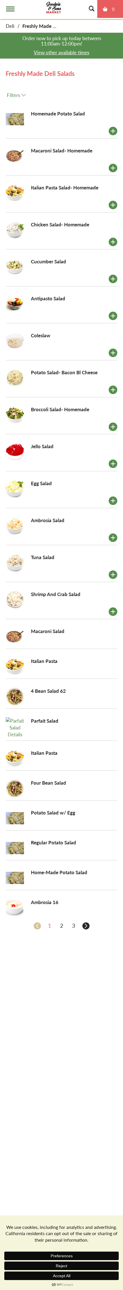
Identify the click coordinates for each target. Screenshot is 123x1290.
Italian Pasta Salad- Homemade (64, 187)
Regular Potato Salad (53, 842)
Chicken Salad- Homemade (60, 224)
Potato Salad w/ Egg (53, 812)
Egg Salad (41, 483)
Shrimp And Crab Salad (55, 594)
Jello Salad (42, 446)
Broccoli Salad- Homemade (60, 409)
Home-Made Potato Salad (59, 872)
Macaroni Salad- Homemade (61, 150)
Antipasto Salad (48, 298)
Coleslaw (40, 335)
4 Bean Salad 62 (48, 690)
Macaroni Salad (47, 631)
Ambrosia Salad (47, 520)
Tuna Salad (42, 557)
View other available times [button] (61, 52)
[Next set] (86, 926)
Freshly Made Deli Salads (49, 25)
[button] (113, 131)
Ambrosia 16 (44, 902)
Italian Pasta (44, 661)
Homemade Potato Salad (58, 113)
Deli (10, 25)
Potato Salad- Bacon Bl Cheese (64, 372)
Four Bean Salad (48, 782)
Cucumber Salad (48, 261)
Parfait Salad (44, 720)
